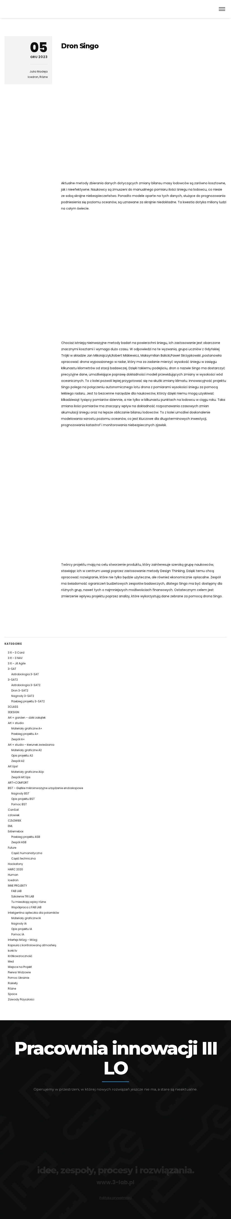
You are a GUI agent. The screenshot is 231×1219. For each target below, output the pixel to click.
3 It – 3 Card (16, 652)
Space (12, 994)
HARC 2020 (15, 869)
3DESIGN (13, 712)
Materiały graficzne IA (26, 918)
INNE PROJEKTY (17, 885)
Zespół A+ (18, 739)
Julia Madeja (39, 71)
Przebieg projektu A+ (25, 734)
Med (11, 961)
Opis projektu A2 (22, 755)
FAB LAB (16, 891)
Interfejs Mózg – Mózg (22, 940)
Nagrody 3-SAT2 (22, 696)
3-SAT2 (13, 680)
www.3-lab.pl (115, 1182)
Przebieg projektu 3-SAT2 (28, 701)
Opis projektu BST (23, 799)
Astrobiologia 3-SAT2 (25, 685)
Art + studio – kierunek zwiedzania (31, 745)
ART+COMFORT (18, 783)
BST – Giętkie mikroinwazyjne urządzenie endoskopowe (45, 788)
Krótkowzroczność (20, 956)
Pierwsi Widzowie (19, 972)
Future (12, 848)
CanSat (13, 810)
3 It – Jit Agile (16, 663)
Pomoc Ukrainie (18, 978)
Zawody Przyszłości (21, 999)
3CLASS (13, 707)
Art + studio (16, 723)
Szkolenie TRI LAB (22, 896)
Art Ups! (13, 766)
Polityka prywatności (115, 1198)
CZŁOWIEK (14, 820)
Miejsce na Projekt (20, 967)
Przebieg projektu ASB (25, 837)
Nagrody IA (19, 923)
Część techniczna (23, 858)
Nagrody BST (20, 793)
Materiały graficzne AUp (27, 772)
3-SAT (12, 669)
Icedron (33, 77)
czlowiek (13, 815)
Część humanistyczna (26, 853)
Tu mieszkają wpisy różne (28, 902)
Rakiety (13, 983)
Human (13, 875)
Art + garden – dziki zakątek (27, 717)
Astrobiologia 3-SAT (25, 674)
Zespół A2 (17, 761)
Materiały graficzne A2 (26, 750)
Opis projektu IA (21, 929)
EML (10, 826)
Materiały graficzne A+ (26, 728)
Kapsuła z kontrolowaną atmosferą (32, 945)
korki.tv (12, 951)
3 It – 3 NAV (15, 658)
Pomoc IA (17, 934)
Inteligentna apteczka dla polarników (33, 913)
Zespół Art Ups (20, 777)
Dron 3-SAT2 (19, 690)
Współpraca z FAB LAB (26, 907)
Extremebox (15, 831)
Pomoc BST (19, 804)
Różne (43, 77)
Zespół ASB (18, 842)
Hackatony (15, 864)
